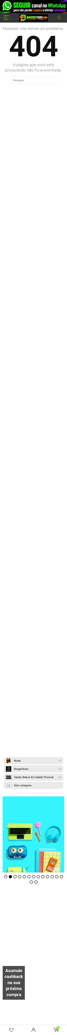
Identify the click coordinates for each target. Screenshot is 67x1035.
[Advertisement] (33, 932)
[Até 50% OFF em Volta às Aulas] (33, 834)
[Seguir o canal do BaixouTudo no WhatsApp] (33, 6)
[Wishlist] (11, 1030)
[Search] (59, 18)
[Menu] (6, 18)
